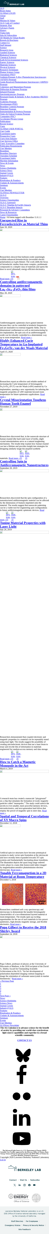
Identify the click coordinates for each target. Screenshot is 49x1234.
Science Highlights (8, 1001)
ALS (2, 8)
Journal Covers (6, 1005)
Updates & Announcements (12, 1015)
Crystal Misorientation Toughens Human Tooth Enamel (23, 401)
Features (3, 1010)
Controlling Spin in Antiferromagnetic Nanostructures (24, 463)
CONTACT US (24, 1040)
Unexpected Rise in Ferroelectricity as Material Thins (24, 222)
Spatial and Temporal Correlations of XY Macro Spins (24, 818)
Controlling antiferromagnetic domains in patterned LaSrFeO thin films (21, 285)
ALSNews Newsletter (9, 1025)
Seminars (4, 1018)
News (2, 998)
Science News (6, 1003)
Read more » (5, 279)
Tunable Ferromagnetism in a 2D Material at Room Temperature (23, 874)
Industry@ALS (6, 1008)
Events (3, 1020)
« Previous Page (7, 981)
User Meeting (6, 1023)
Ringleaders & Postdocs (10, 1013)
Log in (3, 1160)
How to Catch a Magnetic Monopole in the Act (18, 763)
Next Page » (5, 996)
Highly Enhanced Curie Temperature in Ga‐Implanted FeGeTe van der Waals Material (24, 344)
